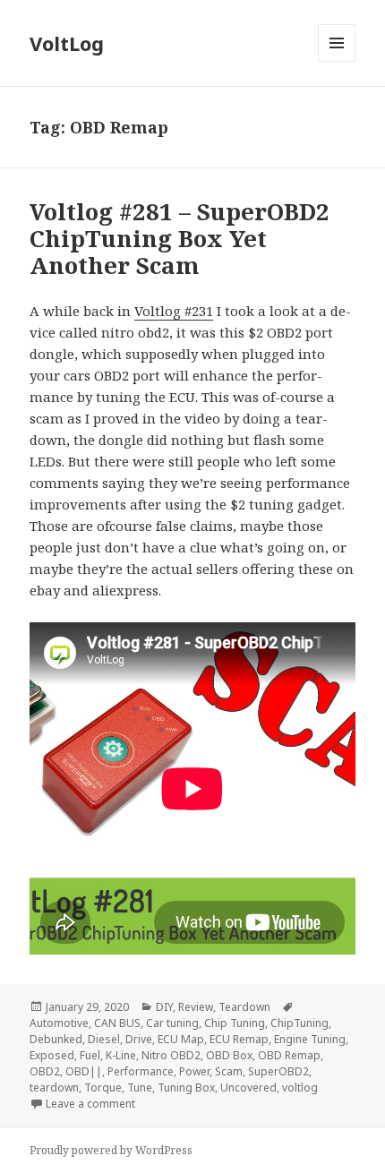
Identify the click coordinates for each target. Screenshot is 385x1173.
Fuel (90, 1055)
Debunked (56, 1039)
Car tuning (172, 1023)
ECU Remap (239, 1039)
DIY (164, 1007)
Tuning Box (186, 1087)
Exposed (52, 1055)
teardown (54, 1087)
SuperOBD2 (278, 1071)
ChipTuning (299, 1023)
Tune (139, 1087)
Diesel (104, 1039)
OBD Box (229, 1055)
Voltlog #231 (173, 311)
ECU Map (181, 1039)
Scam (229, 1071)
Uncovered (248, 1087)
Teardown (244, 1007)
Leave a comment (90, 1103)
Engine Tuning (310, 1039)
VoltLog (67, 43)
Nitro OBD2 (171, 1055)
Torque (103, 1087)
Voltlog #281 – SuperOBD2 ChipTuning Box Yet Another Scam (179, 238)
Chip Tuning (234, 1023)
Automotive (59, 1023)
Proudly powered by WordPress (111, 1150)
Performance (140, 1071)
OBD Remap (289, 1055)
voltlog (300, 1087)
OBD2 (45, 1071)
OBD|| (83, 1071)
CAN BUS (117, 1023)
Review (195, 1007)
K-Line (121, 1055)
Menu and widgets (337, 61)
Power (194, 1071)
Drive (138, 1039)
